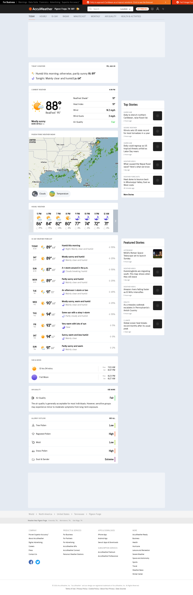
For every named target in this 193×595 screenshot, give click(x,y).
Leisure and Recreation (141, 550)
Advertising (55, 2)
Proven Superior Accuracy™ (39, 535)
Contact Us (33, 554)
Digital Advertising (36, 542)
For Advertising (68, 542)
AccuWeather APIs (70, 546)
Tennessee (79, 514)
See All (112, 418)
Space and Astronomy (141, 558)
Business (136, 538)
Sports (135, 562)
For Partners (67, 538)
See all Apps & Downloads (108, 542)
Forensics (43, 2)
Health (135, 542)
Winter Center (138, 574)
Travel (135, 566)
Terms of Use (71, 589)
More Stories (129, 194)
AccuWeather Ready (140, 535)
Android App (102, 538)
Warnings (22, 2)
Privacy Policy (82, 589)
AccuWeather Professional (108, 556)
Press (31, 550)
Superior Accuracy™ (70, 2)
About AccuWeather (36, 538)
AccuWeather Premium (106, 552)
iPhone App (102, 535)
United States (63, 514)
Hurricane (136, 546)
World (31, 514)
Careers (31, 546)
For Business (9, 2)
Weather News (138, 570)
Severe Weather (138, 554)
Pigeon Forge (95, 514)
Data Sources (121, 589)
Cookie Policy (94, 589)
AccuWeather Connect (71, 550)
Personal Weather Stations (73, 554)
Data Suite (33, 2)
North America (45, 514)
